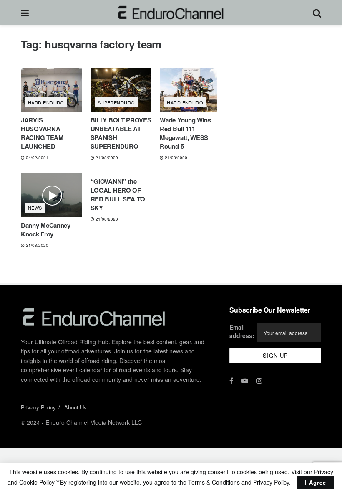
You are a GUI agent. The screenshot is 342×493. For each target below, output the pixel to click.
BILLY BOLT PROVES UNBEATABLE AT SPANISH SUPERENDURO (121, 133)
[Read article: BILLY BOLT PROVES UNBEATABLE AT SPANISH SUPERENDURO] (121, 90)
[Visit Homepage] (170, 12)
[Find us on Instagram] (259, 380)
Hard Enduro (46, 102)
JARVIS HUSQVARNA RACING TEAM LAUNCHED (42, 133)
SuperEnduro (116, 102)
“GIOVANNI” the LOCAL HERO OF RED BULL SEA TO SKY (118, 194)
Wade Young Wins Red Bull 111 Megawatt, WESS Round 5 (185, 133)
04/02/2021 (36, 157)
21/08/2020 (106, 157)
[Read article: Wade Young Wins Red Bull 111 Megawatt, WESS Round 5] (190, 90)
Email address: (241, 331)
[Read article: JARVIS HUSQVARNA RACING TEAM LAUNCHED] (51, 90)
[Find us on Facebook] (231, 380)
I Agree (315, 482)
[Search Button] (317, 12)
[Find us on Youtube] (244, 380)
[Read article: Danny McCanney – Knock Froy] (51, 195)
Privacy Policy (38, 407)
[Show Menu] (25, 12)
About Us (75, 407)
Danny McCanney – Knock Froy (48, 230)
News (35, 207)
